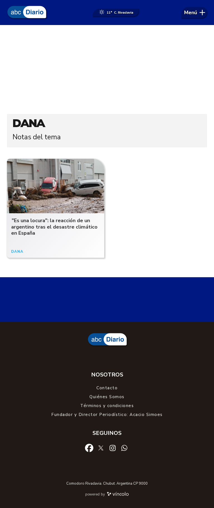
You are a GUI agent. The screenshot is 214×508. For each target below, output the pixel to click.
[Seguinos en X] (100, 447)
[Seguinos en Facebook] (89, 447)
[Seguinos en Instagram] (112, 447)
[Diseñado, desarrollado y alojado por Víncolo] (118, 495)
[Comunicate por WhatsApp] (124, 447)
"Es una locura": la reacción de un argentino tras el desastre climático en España (54, 226)
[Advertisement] (107, 69)
